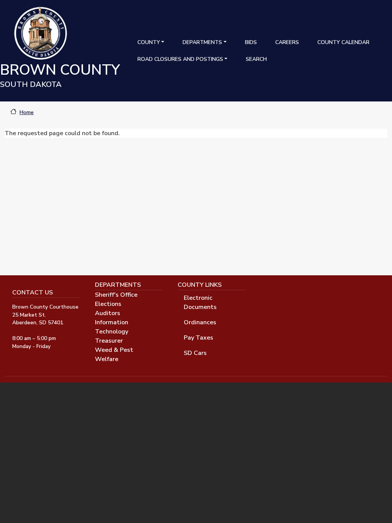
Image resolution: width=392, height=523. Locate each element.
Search (256, 59)
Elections (108, 304)
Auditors (107, 313)
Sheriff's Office (116, 295)
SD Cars (195, 353)
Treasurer (109, 341)
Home (27, 112)
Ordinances (200, 322)
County (148, 42)
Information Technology (111, 327)
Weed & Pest (114, 350)
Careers (287, 42)
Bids (251, 42)
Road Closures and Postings (180, 59)
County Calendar (343, 42)
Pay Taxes (198, 337)
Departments (202, 42)
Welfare (106, 359)
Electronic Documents (200, 302)
